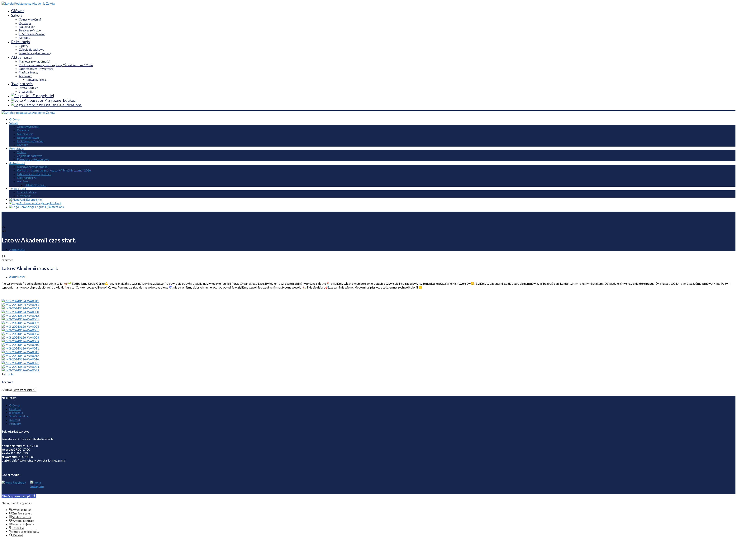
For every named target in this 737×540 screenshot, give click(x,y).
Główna (17, 10)
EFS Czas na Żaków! (32, 34)
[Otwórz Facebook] (14, 487)
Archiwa (7, 389)
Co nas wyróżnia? (30, 19)
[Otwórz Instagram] (36, 487)
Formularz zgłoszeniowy (35, 53)
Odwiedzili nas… (37, 79)
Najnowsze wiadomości (34, 61)
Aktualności (21, 57)
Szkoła (16, 15)
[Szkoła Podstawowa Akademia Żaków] (28, 3)
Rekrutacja (20, 41)
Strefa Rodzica (28, 88)
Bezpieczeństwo (30, 30)
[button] (19, 496)
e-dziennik (26, 91)
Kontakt (24, 37)
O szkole (15, 409)
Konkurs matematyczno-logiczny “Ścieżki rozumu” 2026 (56, 65)
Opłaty (23, 46)
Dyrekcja (25, 23)
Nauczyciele (27, 26)
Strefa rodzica (18, 416)
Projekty (15, 423)
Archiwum (25, 76)
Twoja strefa (22, 83)
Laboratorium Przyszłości (36, 68)
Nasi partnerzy (28, 72)
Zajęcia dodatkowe (31, 49)
